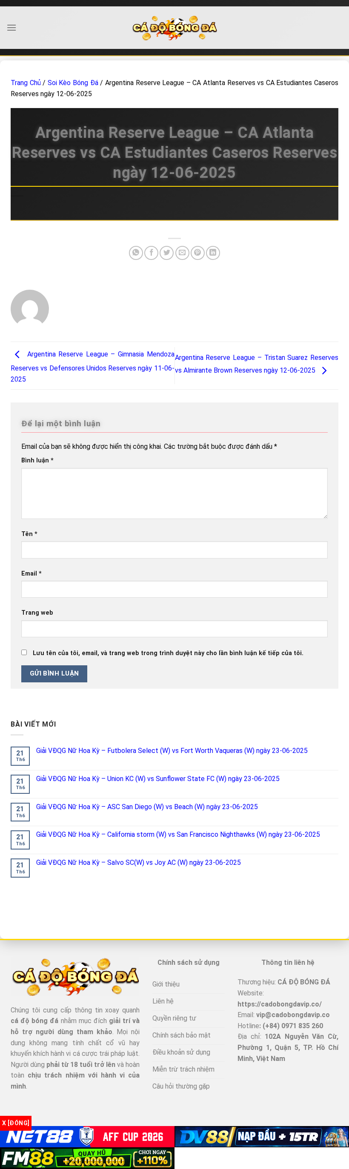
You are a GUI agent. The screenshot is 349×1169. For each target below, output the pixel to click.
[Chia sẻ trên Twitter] (167, 253)
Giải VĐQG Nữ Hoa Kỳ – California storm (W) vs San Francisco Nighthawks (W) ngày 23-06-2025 (178, 834)
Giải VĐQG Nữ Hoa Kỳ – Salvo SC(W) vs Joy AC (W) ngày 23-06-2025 (138, 862)
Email (31, 573)
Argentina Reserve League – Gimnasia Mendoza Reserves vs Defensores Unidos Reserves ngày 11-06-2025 (92, 366)
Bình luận (37, 460)
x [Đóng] (15, 1123)
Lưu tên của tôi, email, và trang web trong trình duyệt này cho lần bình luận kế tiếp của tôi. (168, 653)
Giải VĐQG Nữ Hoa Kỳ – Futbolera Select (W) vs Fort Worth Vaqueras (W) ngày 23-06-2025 (172, 751)
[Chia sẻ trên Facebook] (151, 253)
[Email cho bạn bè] (182, 253)
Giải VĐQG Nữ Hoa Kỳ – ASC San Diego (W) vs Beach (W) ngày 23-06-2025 (147, 807)
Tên (29, 534)
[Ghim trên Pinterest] (198, 253)
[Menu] (11, 27)
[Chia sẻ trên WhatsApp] (136, 253)
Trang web (37, 612)
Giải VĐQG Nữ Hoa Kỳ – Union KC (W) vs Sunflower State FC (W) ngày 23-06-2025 (158, 779)
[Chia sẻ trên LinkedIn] (213, 253)
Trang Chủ (26, 83)
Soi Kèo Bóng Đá (73, 83)
